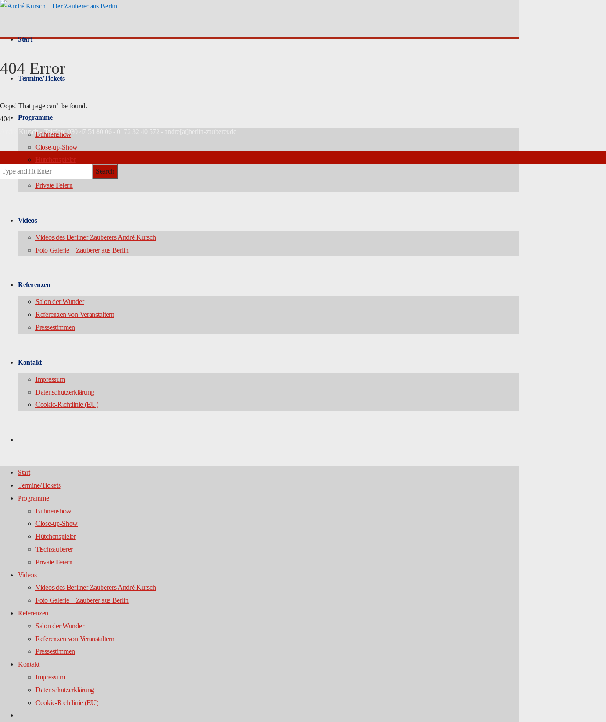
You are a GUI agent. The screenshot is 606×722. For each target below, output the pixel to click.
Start (25, 39)
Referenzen (34, 284)
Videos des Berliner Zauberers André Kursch (95, 237)
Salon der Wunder (59, 301)
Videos (27, 220)
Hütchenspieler (55, 159)
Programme (35, 117)
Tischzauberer (54, 549)
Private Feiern (54, 185)
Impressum (50, 379)
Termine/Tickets (39, 485)
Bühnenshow (53, 511)
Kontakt (30, 362)
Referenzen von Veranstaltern (74, 314)
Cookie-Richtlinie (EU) (66, 404)
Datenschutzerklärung (64, 392)
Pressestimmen (55, 327)
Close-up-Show (56, 147)
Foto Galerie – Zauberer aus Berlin (82, 250)
